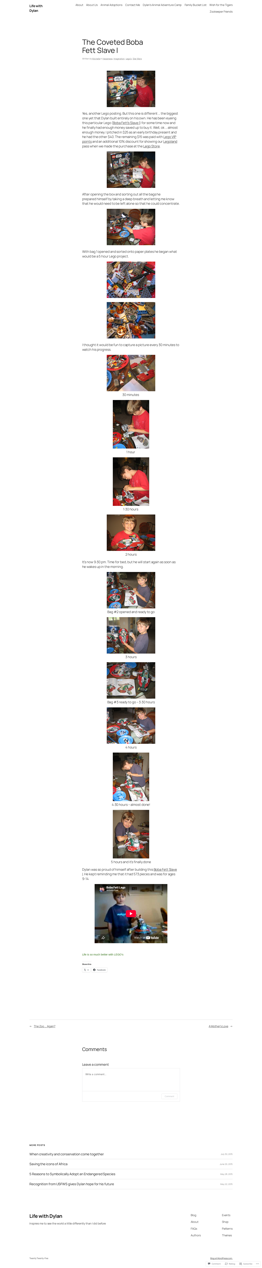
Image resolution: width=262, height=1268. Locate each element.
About (79, 5)
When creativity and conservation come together (66, 1154)
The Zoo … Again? (44, 1026)
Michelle (96, 58)
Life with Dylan (36, 8)
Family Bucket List (196, 5)
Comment (169, 1096)
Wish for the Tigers (221, 5)
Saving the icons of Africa (48, 1164)
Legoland (170, 141)
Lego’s (129, 58)
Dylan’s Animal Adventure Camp (162, 5)
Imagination (119, 58)
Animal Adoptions (111, 5)
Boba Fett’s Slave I (126, 123)
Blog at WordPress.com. (221, 1258)
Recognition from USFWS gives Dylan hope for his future (71, 1184)
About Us (92, 5)
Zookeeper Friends (221, 11)
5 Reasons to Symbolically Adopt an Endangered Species (72, 1174)
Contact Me (132, 5)
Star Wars (137, 58)
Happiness (108, 58)
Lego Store (151, 146)
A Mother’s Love (218, 1026)
